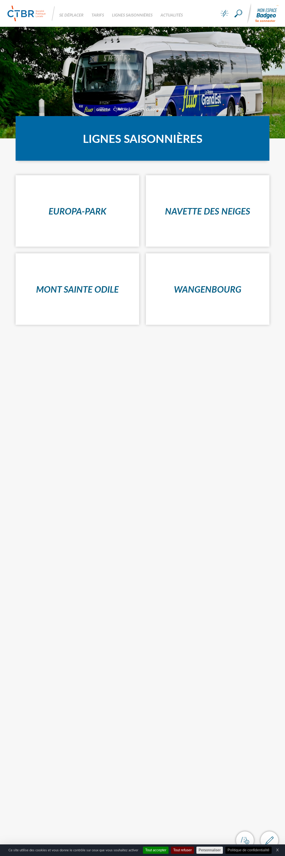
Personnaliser (210, 850)
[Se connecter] (266, 13)
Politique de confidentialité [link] (248, 850)
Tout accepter (155, 850)
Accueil (123, 109)
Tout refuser (182, 850)
